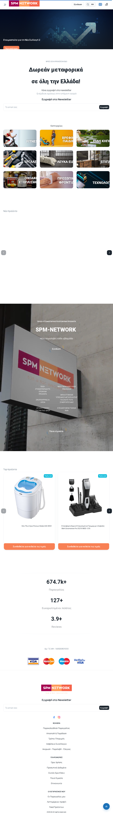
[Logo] (24, 4)
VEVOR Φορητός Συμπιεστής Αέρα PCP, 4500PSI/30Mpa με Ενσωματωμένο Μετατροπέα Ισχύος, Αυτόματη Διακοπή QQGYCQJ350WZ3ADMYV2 (29, 270)
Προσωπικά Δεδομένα (56, 767)
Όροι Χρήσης (56, 762)
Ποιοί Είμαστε (56, 778)
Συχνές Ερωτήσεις (56, 772)
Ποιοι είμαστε (56, 431)
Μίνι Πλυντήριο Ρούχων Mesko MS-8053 (37, 526)
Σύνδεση (78, 4)
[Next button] (109, 252)
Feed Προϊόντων (56, 807)
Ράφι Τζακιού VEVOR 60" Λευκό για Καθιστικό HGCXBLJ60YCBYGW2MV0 (78, 268)
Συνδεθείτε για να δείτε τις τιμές (29, 288)
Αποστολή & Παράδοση (56, 733)
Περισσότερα (11, 48)
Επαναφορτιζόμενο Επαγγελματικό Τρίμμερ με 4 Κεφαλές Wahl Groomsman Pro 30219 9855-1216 (83, 527)
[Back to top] (106, 806)
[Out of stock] (84, 261)
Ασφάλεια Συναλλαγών (56, 744)
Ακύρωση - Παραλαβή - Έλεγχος (56, 749)
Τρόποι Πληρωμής (57, 738)
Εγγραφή (104, 107)
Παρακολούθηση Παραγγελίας (56, 728)
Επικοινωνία (56, 783)
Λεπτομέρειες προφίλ (56, 801)
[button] (100, 4)
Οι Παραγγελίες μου (56, 796)
